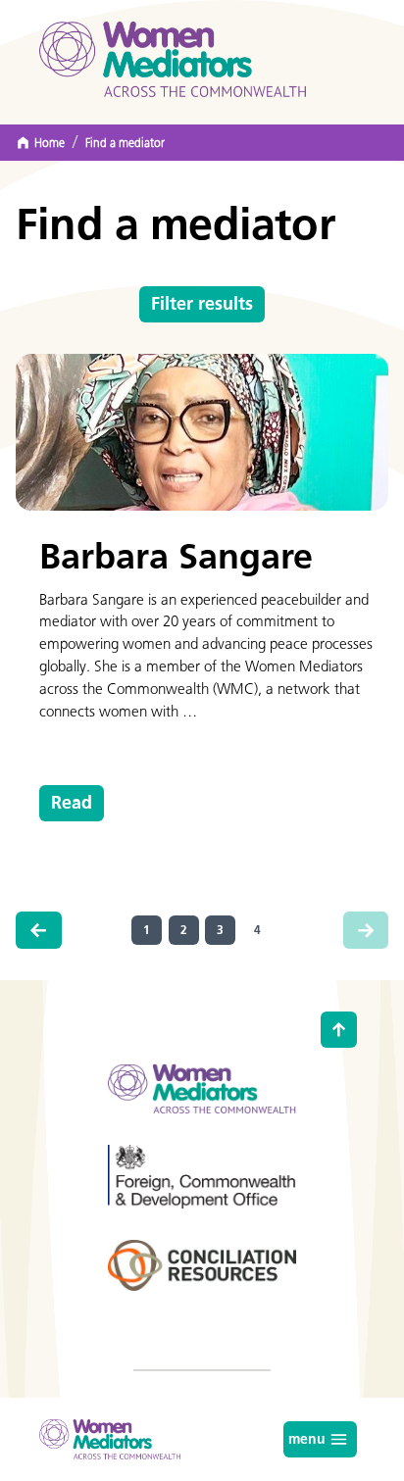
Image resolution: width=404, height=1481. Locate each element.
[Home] (172, 59)
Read (71, 803)
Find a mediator (125, 143)
